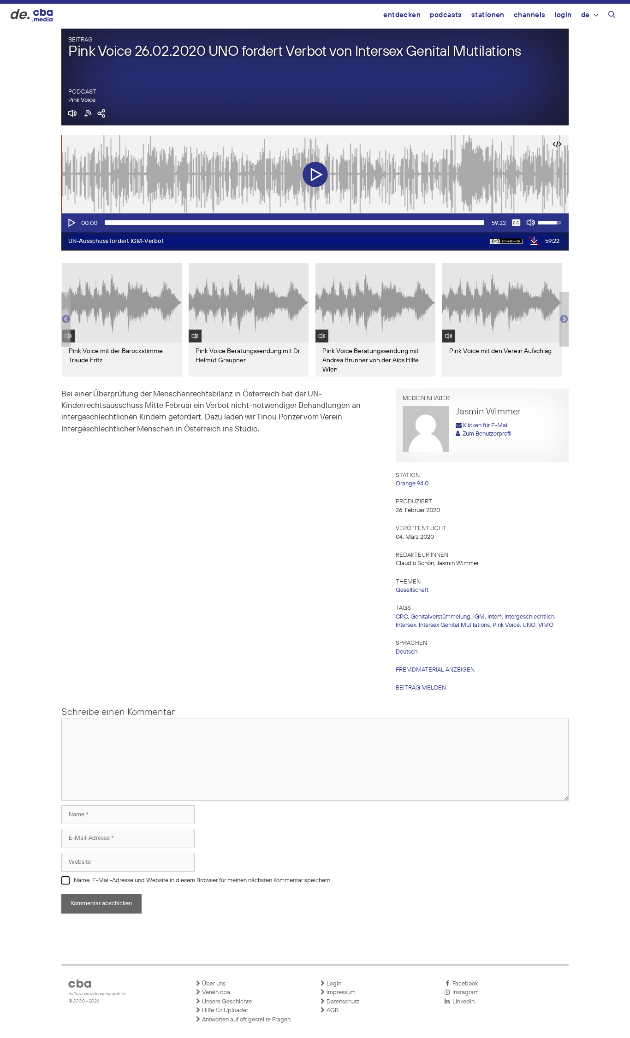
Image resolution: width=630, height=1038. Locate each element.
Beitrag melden (421, 688)
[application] (315, 222)
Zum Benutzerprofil (485, 434)
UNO (529, 625)
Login (563, 15)
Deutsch (406, 652)
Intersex (406, 625)
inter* (494, 617)
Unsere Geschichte (226, 1002)
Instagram (464, 993)
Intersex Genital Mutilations (454, 625)
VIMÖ (545, 625)
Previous (66, 319)
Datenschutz (342, 1002)
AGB (332, 1011)
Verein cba (215, 993)
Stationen (488, 15)
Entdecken (402, 15)
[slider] (294, 222)
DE (585, 15)
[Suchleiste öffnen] (611, 16)
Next (564, 319)
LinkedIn (462, 1002)
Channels (530, 15)
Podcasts (446, 15)
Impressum (340, 993)
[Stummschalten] (530, 222)
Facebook (464, 984)
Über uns (213, 984)
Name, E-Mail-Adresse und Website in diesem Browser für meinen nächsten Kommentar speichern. (203, 881)
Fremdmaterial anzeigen (435, 670)
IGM (479, 617)
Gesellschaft (412, 590)
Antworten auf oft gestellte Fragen (246, 1020)
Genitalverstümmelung (440, 617)
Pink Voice (81, 100)
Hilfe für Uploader (224, 1011)
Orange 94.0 (412, 484)
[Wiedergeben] (71, 222)
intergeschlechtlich (529, 617)
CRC (402, 617)
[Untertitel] (516, 222)
